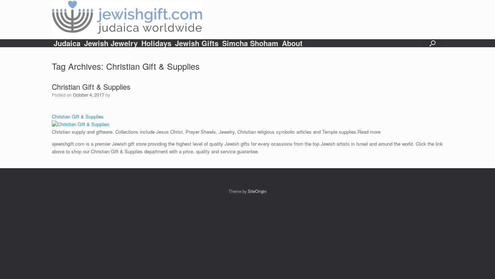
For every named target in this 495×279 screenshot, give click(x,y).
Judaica (67, 43)
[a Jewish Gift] (127, 20)
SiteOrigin (257, 191)
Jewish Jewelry (111, 43)
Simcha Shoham (250, 43)
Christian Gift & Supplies (91, 86)
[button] (432, 43)
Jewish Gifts (197, 43)
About (292, 43)
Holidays (156, 43)
